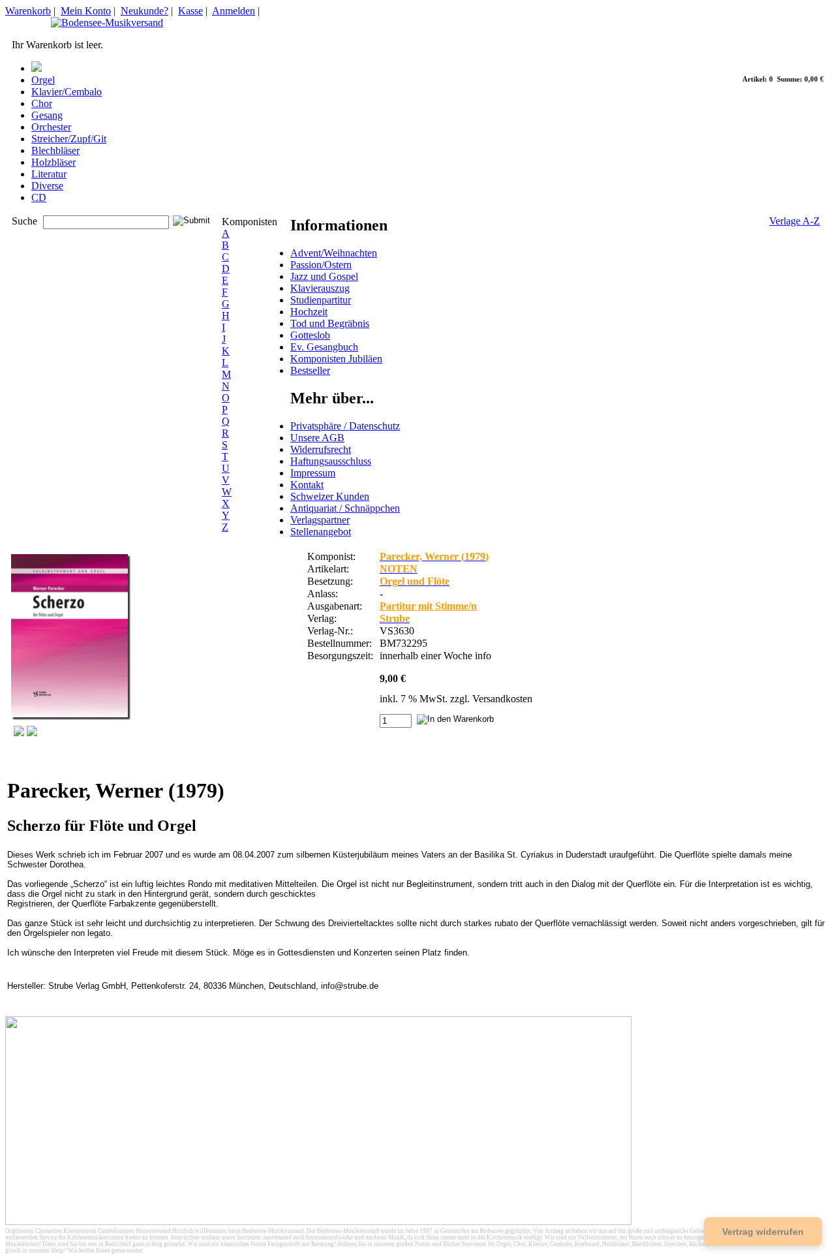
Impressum (312, 472)
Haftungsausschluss (330, 461)
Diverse (47, 185)
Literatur (49, 173)
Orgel (43, 79)
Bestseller (310, 370)
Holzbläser (53, 162)
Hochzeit (308, 311)
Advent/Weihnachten (333, 252)
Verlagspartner (320, 519)
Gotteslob (310, 335)
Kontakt (307, 484)
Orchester (51, 126)
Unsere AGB (317, 437)
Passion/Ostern (321, 264)
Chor (41, 103)
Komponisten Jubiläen (336, 358)
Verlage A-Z (794, 220)
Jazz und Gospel (324, 276)
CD (38, 197)
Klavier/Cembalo (66, 91)
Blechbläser (55, 150)
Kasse (190, 10)
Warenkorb (28, 10)
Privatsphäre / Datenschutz (345, 425)
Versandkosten (502, 698)
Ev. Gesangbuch (324, 346)
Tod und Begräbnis (329, 323)
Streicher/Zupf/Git (68, 138)
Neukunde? (144, 10)
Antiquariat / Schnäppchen (345, 508)
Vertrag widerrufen (763, 1231)
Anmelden (233, 10)
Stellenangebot (320, 531)
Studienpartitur (320, 299)
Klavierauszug (320, 288)
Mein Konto (86, 10)
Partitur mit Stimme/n (428, 606)
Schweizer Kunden (329, 496)
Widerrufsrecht (320, 449)
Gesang (47, 115)
